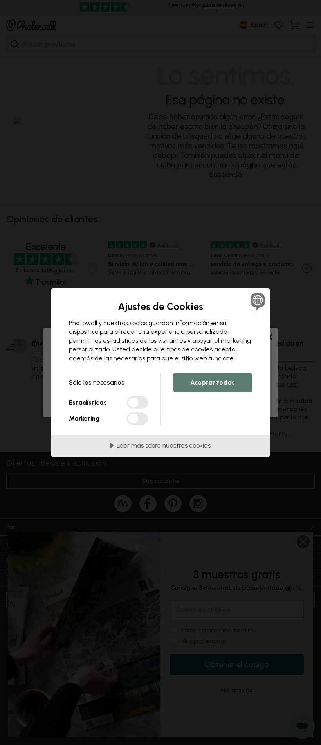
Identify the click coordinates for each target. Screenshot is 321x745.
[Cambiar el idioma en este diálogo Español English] (256, 301)
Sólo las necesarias (96, 382)
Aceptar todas (212, 382)
